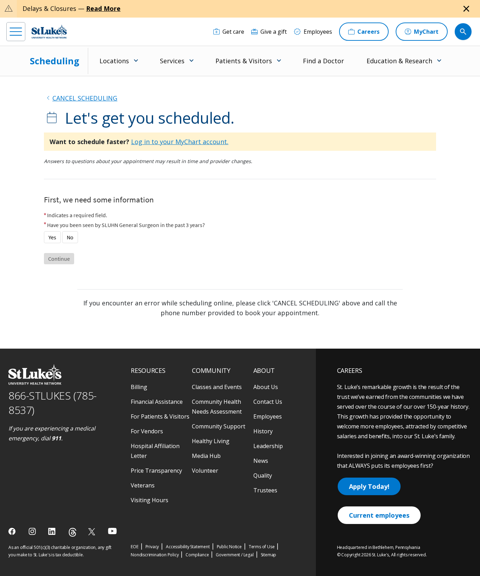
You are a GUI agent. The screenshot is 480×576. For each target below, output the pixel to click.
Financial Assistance (157, 402)
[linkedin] (52, 531)
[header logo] (49, 31)
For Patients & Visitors (160, 416)
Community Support (218, 426)
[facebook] (12, 531)
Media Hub (206, 456)
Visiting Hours (149, 500)
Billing (139, 387)
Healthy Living (210, 441)
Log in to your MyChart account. (179, 141)
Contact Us (267, 402)
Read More (103, 8)
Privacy (152, 547)
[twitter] (92, 531)
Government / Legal (234, 555)
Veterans (143, 485)
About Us (265, 387)
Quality (262, 475)
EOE (134, 547)
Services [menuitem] (172, 61)
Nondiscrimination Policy (155, 555)
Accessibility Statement (187, 547)
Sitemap (269, 555)
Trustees (265, 490)
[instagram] (32, 531)
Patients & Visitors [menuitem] (243, 61)
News (260, 461)
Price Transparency (156, 470)
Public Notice (229, 547)
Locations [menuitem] (114, 61)
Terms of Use (262, 547)
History (263, 431)
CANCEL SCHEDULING (84, 98)
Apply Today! (369, 486)
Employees (267, 416)
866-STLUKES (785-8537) (52, 402)
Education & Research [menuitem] (399, 61)
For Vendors (147, 431)
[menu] (16, 32)
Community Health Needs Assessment (217, 406)
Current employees (379, 515)
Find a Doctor (323, 61)
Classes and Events (217, 387)
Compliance (197, 555)
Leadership (268, 446)
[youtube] (112, 531)
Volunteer (205, 470)
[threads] (72, 532)
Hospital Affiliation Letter (155, 451)
